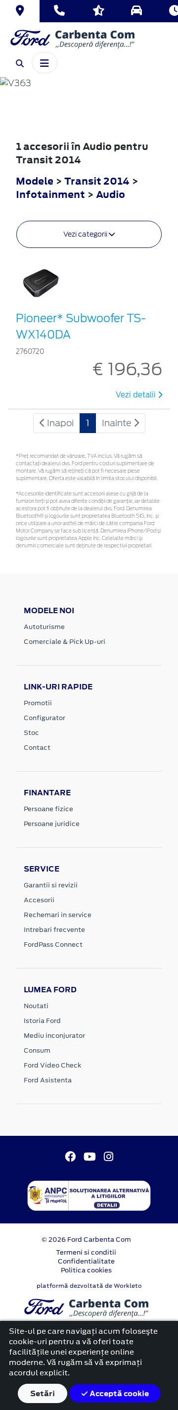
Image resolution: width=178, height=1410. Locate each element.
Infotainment (51, 194)
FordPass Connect (53, 944)
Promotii (38, 703)
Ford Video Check (52, 1065)
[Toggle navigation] (44, 62)
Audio (110, 194)
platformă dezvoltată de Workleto (89, 1286)
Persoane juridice (52, 823)
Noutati (36, 1006)
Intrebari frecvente (54, 929)
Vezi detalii (137, 394)
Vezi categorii (86, 234)
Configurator (44, 718)
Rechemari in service (57, 915)
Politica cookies (86, 1270)
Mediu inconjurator (54, 1035)
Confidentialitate (86, 1261)
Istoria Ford (42, 1020)
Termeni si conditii (86, 1252)
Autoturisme (44, 627)
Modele (34, 181)
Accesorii (39, 900)
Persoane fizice (48, 809)
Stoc (31, 732)
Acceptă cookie (118, 1393)
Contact (37, 747)
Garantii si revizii (51, 885)
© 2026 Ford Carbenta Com (86, 1239)
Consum (37, 1050)
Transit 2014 (97, 181)
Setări (42, 1393)
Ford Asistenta (48, 1080)
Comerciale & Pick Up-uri (64, 641)
